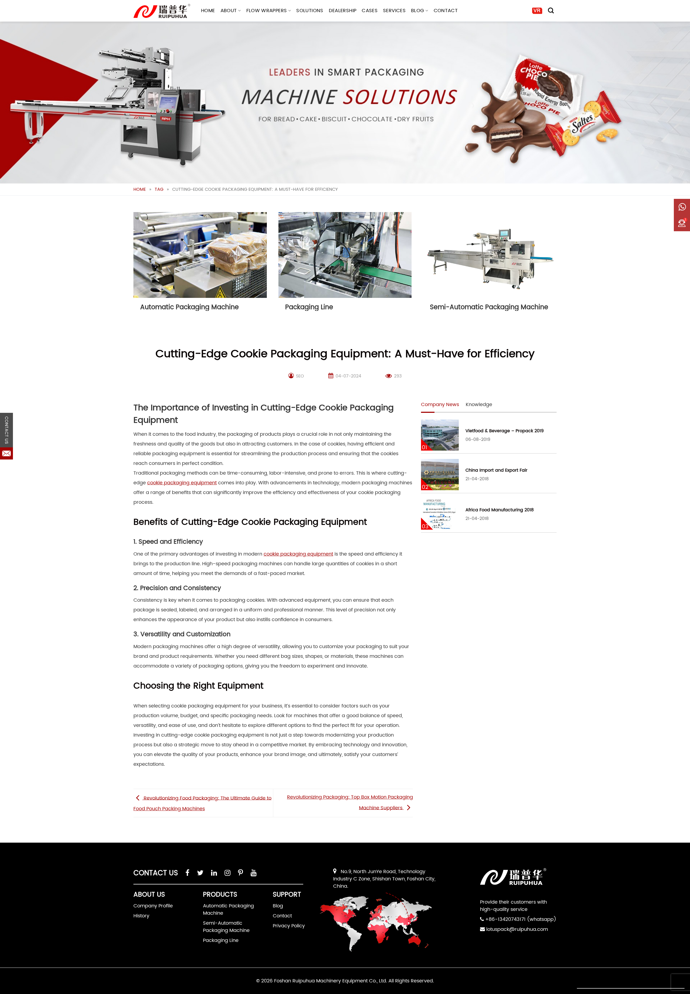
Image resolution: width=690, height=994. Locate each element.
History (141, 916)
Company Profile (153, 906)
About (228, 11)
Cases (370, 11)
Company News (440, 404)
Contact (446, 11)
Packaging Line (221, 940)
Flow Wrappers (266, 11)
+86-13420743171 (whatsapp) (520, 919)
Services (394, 11)
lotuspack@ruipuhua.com (517, 929)
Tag (159, 189)
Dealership (343, 11)
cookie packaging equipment (182, 483)
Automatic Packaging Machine (228, 909)
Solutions (309, 11)
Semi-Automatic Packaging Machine (226, 926)
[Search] (551, 10)
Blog (417, 11)
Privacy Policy (289, 926)
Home (208, 11)
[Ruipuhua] (161, 11)
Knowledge (479, 404)
